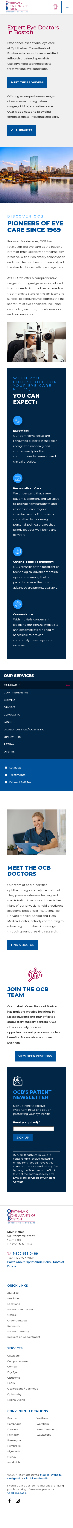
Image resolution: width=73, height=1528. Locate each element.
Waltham (42, 1418)
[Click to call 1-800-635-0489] (57, 7)
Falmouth (13, 1434)
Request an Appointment (23, 1336)
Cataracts (13, 1355)
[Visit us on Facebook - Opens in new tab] (9, 1500)
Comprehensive (17, 1361)
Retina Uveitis (16, 1399)
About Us (13, 1292)
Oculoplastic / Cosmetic (22, 1388)
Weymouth (43, 1434)
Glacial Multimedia (36, 1478)
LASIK (11, 1383)
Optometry (14, 1394)
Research (13, 1325)
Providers (13, 1298)
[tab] (36, 685)
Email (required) (26, 1122)
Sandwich (13, 1462)
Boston (12, 1418)
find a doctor (22, 945)
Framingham (15, 1440)
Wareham (42, 1423)
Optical (11, 1314)
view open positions (35, 1056)
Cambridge (14, 1423)
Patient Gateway (18, 1331)
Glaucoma (13, 1377)
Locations (13, 1303)
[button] (67, 7)
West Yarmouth (46, 1429)
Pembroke (14, 1445)
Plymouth (13, 1451)
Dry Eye (12, 1372)
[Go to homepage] (16, 7)
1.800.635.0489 (16, 1493)
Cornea (12, 1366)
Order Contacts (17, 1320)
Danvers (12, 1429)
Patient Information (20, 1309)
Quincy (11, 1456)
